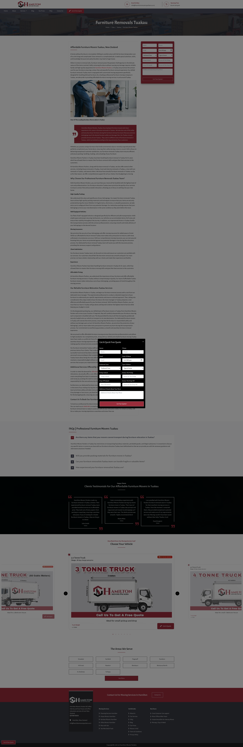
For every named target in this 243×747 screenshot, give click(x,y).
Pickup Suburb (103, 373)
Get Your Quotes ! (122, 404)
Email (101, 356)
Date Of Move (126, 356)
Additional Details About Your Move (110, 389)
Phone (124, 348)
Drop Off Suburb (104, 381)
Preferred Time (104, 364)
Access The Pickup (127, 373)
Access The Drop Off (128, 381)
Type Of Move (126, 364)
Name (101, 348)
